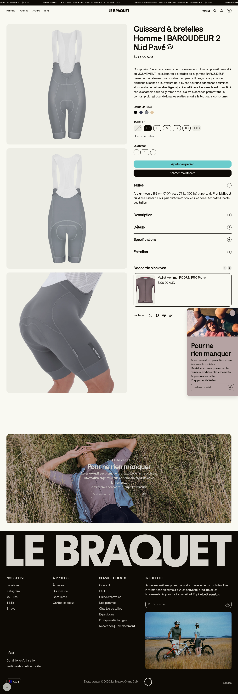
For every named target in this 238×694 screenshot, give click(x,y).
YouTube (11, 597)
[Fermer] (232, 313)
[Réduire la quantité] (136, 152)
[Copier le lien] (171, 315)
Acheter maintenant (182, 173)
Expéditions (106, 614)
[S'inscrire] (230, 387)
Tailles (139, 185)
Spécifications (145, 239)
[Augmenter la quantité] (153, 152)
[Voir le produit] (145, 289)
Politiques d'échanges (113, 620)
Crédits (227, 683)
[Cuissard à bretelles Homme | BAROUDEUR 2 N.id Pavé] (66, 84)
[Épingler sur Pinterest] (164, 315)
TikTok (10, 603)
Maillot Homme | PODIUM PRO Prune (182, 278)
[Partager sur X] (150, 315)
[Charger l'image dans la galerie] (121, 138)
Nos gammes (107, 603)
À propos (58, 585)
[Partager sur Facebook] (157, 315)
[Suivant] (230, 268)
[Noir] (135, 112)
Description (143, 215)
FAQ (102, 591)
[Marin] (141, 112)
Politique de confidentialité (23, 666)
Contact (104, 585)
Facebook (12, 585)
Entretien (141, 252)
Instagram (13, 591)
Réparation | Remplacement (117, 626)
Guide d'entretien (110, 597)
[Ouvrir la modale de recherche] (215, 11)
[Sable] (152, 112)
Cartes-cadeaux (63, 603)
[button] (144, 138)
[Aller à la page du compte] (221, 11)
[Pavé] (146, 112)
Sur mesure (60, 591)
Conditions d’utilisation (21, 660)
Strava (10, 609)
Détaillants (60, 597)
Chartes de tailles (110, 609)
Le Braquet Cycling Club (124, 681)
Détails (139, 227)
